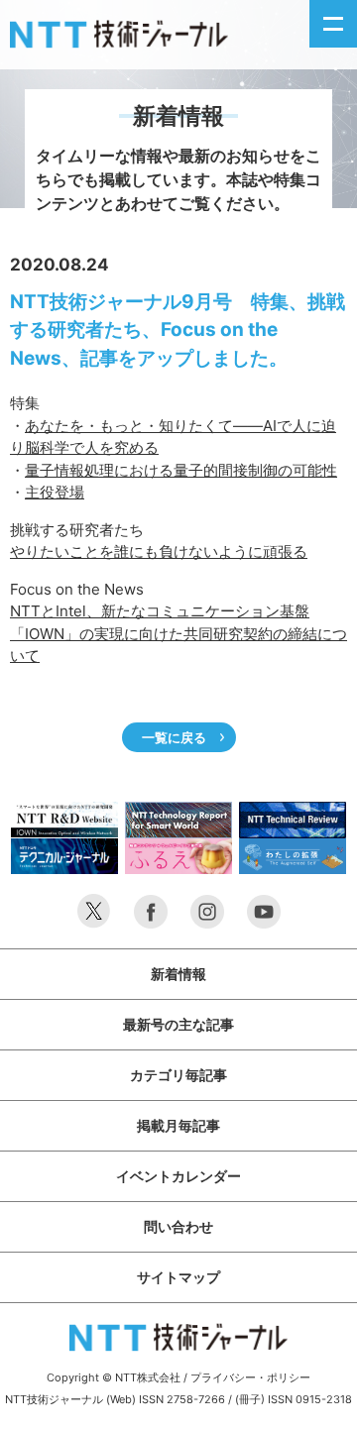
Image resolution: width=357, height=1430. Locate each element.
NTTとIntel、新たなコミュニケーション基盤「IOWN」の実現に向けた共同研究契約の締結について (178, 633)
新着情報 (178, 973)
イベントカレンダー (178, 1175)
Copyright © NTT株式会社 (113, 1377)
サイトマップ (178, 1276)
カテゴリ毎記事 (178, 1074)
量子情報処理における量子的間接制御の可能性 (181, 470)
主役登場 (54, 492)
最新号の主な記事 (178, 1024)
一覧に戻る (174, 737)
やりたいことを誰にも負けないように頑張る (158, 551)
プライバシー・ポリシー (250, 1377)
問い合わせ (178, 1226)
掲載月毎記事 (178, 1125)
